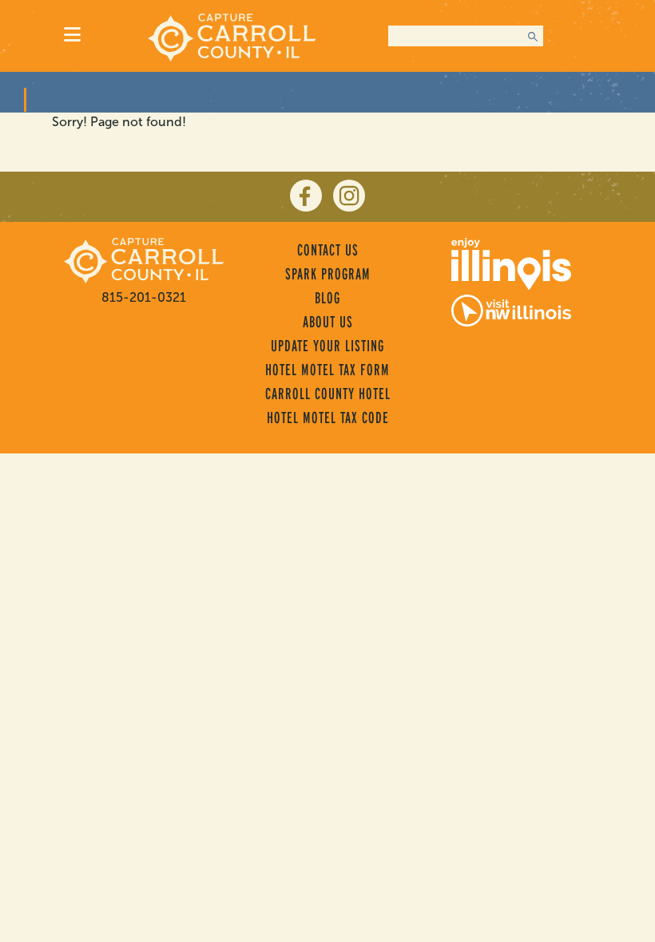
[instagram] (349, 196)
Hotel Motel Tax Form (327, 369)
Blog (327, 298)
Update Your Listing (327, 345)
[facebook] (306, 196)
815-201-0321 (143, 297)
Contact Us (328, 250)
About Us (328, 321)
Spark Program (328, 274)
